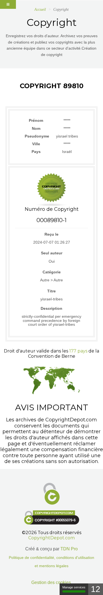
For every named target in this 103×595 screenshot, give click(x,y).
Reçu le (51, 234)
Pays (36, 151)
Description (51, 308)
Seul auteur (51, 253)
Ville (36, 144)
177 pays (78, 351)
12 (95, 589)
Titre (51, 291)
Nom (36, 128)
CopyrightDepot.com (51, 537)
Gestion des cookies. (51, 582)
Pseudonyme (36, 136)
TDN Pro (69, 548)
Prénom (36, 120)
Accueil (40, 9)
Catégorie (52, 272)
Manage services (73, 587)
